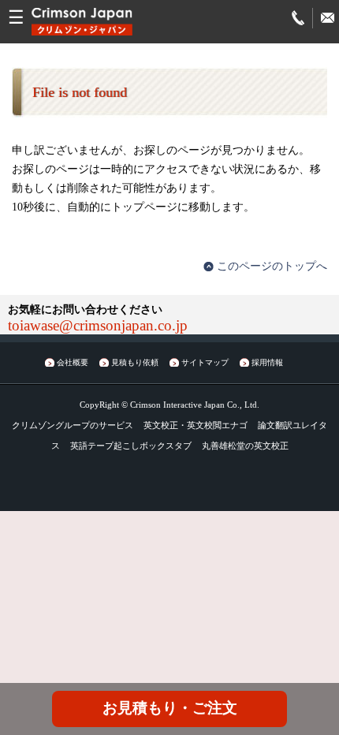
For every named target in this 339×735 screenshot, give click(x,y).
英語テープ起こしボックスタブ (131, 445)
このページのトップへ (272, 266)
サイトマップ (205, 362)
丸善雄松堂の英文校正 (245, 445)
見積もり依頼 (134, 362)
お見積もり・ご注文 (169, 708)
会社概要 (72, 362)
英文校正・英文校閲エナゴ (195, 425)
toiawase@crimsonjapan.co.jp (98, 325)
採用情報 (267, 362)
